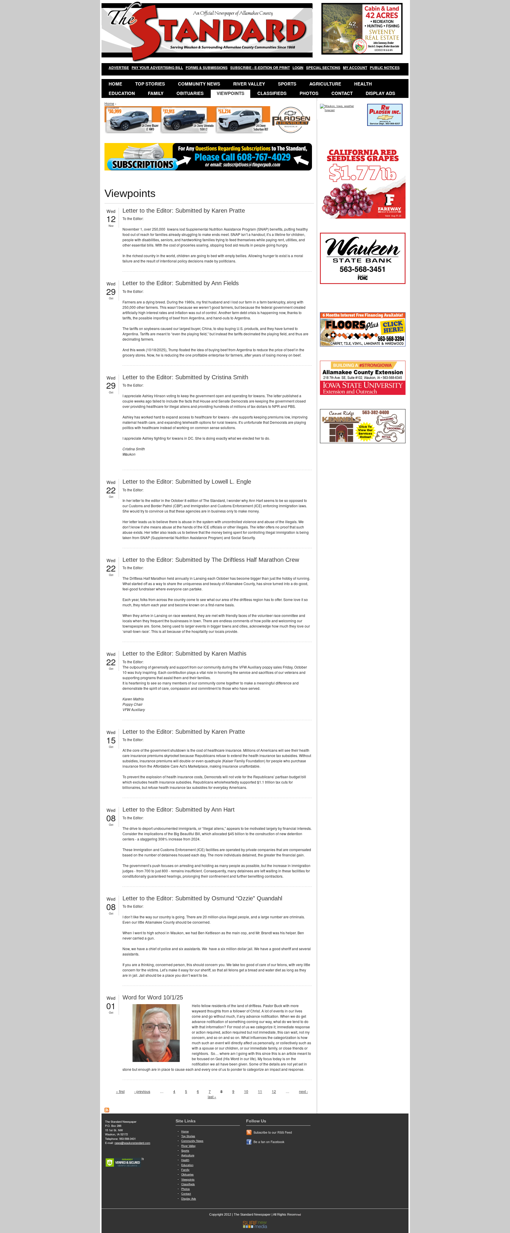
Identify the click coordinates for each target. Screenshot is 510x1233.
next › (303, 1091)
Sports (287, 84)
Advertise (119, 67)
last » (212, 1096)
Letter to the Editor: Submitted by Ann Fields (180, 283)
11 (260, 1091)
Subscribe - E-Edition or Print (260, 67)
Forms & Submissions (207, 67)
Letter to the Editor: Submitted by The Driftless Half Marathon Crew (210, 559)
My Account (355, 67)
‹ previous (142, 1091)
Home (115, 84)
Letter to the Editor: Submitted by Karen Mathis (184, 653)
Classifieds (272, 93)
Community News (199, 84)
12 (274, 1091)
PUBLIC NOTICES (385, 67)
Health (363, 84)
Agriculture (325, 84)
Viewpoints (230, 93)
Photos (309, 93)
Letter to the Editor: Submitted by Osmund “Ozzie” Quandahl (202, 898)
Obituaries (190, 93)
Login (297, 67)
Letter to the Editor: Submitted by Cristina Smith (185, 377)
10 (246, 1091)
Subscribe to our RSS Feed (273, 1132)
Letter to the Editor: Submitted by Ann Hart (178, 809)
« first (120, 1091)
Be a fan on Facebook (269, 1142)
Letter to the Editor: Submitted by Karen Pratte (183, 210)
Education (122, 93)
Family (156, 93)
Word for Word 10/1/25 (152, 997)
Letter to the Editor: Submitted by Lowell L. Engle (186, 481)
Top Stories (150, 84)
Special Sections (323, 67)
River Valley (249, 84)
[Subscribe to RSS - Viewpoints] (106, 1110)
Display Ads (380, 93)
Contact (342, 93)
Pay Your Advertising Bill (157, 67)
